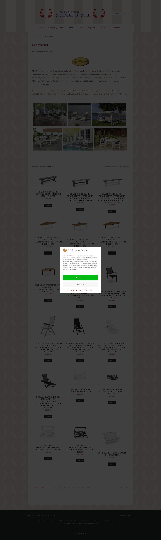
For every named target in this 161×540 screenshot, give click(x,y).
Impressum (88, 290)
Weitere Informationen (76, 290)
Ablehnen (80, 285)
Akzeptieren (80, 278)
